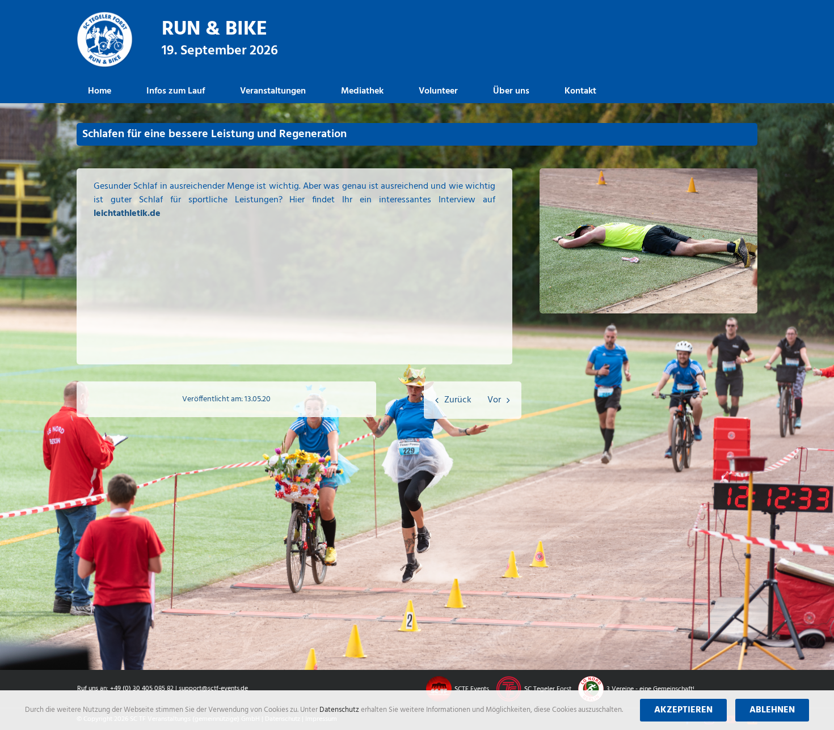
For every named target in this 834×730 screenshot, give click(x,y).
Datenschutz (340, 710)
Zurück (457, 400)
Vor (494, 400)
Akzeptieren (683, 710)
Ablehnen (772, 710)
